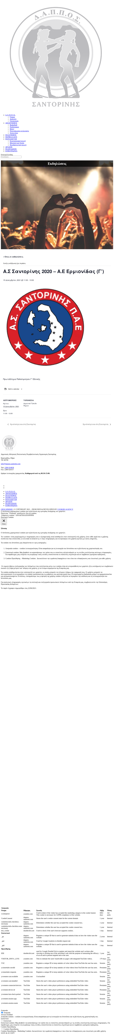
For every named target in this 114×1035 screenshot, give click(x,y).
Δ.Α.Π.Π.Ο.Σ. (10, 115)
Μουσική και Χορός (17, 143)
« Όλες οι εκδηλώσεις (13, 256)
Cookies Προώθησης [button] (8, 1027)
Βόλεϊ (12, 129)
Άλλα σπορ (14, 133)
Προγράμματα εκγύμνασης (19, 131)
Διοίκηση (13, 119)
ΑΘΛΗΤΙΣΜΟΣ (11, 123)
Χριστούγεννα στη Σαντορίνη (23, 424)
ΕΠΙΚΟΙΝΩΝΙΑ (11, 151)
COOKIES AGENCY (65, 509)
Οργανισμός (14, 121)
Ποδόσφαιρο (14, 127)
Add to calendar (13, 389)
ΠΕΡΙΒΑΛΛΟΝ (11, 137)
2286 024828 (9, 468)
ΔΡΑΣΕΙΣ (8, 147)
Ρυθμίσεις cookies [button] (7, 515)
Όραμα (12, 117)
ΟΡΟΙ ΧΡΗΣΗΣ (7, 509)
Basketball (13, 125)
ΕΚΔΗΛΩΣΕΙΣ (11, 149)
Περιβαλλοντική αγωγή (18, 145)
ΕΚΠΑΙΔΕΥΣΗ (11, 139)
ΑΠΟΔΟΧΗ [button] (20, 515)
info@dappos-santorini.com (10, 464)
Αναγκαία (6, 1013)
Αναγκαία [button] (4, 1010)
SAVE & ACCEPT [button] (8, 1033)
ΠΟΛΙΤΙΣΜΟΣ (10, 135)
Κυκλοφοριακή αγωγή (18, 141)
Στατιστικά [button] (4, 1019)
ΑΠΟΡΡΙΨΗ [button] (29, 515)
